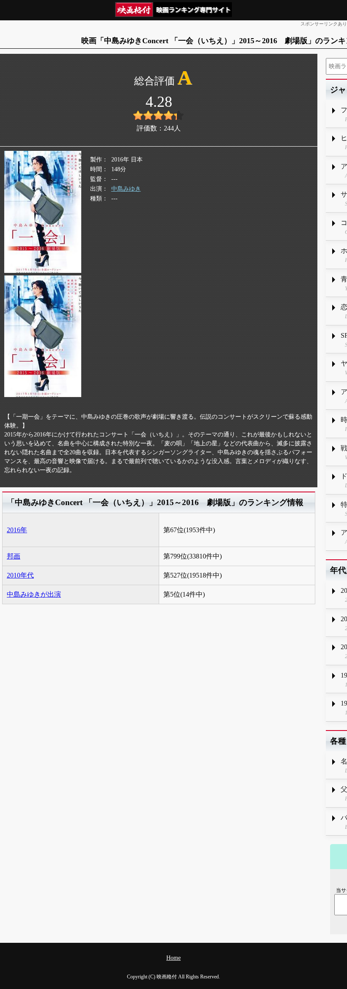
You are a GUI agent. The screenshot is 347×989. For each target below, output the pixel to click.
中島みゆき (126, 189)
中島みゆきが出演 (34, 594)
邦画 (13, 556)
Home (173, 958)
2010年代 (20, 575)
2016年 (17, 529)
